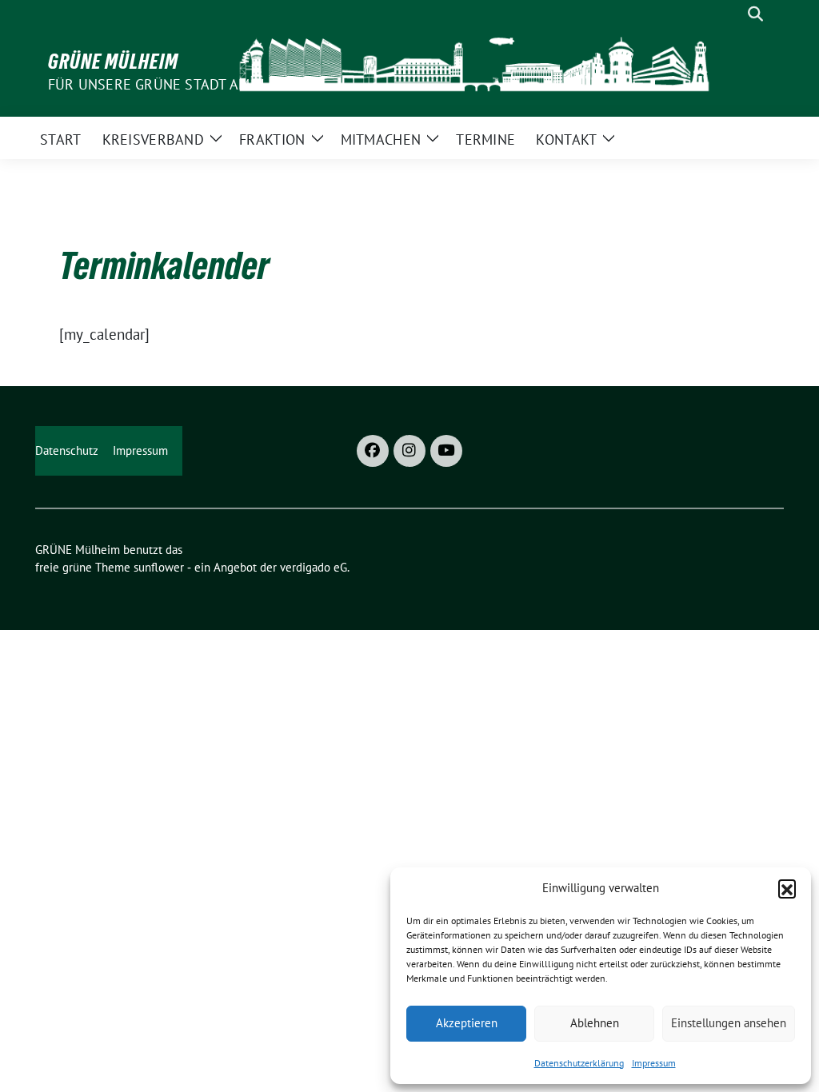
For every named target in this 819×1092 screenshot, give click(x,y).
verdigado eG (313, 567)
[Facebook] (373, 451)
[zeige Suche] (755, 14)
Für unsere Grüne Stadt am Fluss (171, 84)
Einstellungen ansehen (728, 1022)
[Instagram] (409, 451)
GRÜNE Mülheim (113, 62)
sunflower (159, 567)
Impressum (654, 1063)
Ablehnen (594, 1022)
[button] (787, 888)
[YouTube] (446, 451)
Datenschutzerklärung (579, 1063)
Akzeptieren (466, 1022)
